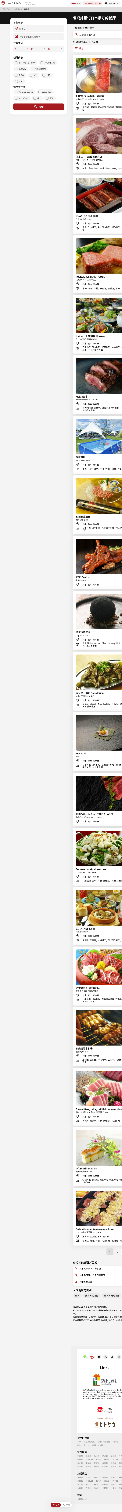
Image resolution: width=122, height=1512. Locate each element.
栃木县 (96, 1456)
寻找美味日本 (82, 1498)
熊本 (77, 1295)
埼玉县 (113, 1456)
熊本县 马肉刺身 (111, 1295)
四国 (79, 1445)
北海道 (115, 1441)
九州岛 (17, 9)
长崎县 (113, 1466)
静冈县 (113, 1463)
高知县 (88, 1466)
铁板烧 (119, 1320)
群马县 (105, 1456)
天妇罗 (111, 1320)
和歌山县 (89, 1459)
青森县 (107, 1459)
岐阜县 (105, 1463)
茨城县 (88, 1456)
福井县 (80, 1463)
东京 (79, 1441)
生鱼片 (104, 1320)
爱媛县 (80, 1466)
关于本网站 (75, 3)
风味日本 (7, 9)
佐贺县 (105, 1466)
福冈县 (96, 1466)
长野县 (96, 1463)
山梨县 (88, 1463)
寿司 (98, 1320)
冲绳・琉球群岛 (98, 1445)
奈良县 (80, 1459)
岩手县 (115, 1459)
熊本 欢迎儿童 (91, 1295)
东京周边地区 (89, 1441)
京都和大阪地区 (104, 1441)
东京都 (80, 1456)
